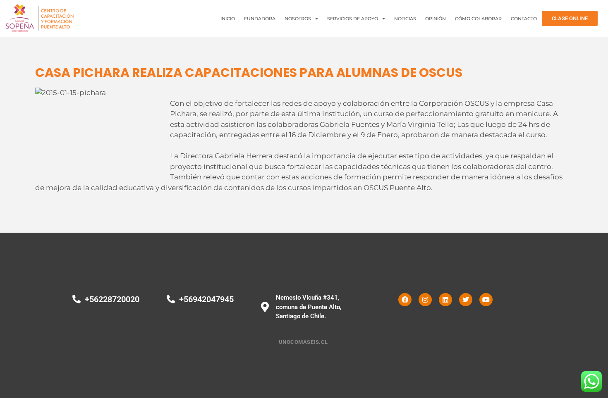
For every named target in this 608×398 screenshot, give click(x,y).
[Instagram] (425, 299)
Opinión (435, 18)
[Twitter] (465, 299)
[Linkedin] (445, 299)
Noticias (405, 18)
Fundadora (259, 18)
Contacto (524, 18)
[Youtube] (486, 299)
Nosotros (298, 18)
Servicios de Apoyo (352, 18)
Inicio (227, 18)
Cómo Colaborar (478, 18)
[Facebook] (405, 299)
